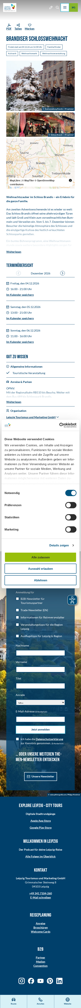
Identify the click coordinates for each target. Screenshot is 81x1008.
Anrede (20, 695)
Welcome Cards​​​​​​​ (40, 931)
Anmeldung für (25, 592)
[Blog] (51, 7)
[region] (40, 163)
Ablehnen (40, 580)
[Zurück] (18, 273)
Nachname (22, 645)
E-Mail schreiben (40, 897)
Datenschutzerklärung (49, 739)
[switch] (70, 505)
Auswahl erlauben (40, 568)
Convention (40, 965)
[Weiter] (62, 273)
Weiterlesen (13, 251)
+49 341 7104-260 (40, 893)
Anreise (40, 923)
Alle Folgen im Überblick (40, 856)
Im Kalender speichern (20, 294)
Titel (18, 678)
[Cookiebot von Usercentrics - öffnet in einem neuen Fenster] (59, 425)
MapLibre (15, 180)
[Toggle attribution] (70, 180)
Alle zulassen (40, 557)
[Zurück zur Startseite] (9, 7)
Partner (40, 957)
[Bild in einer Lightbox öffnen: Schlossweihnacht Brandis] (40, 86)
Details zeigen (59, 545)
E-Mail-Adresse (31, 711)
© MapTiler (28, 180)
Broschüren (40, 927)
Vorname (21, 662)
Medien (40, 961)
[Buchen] (73, 7)
